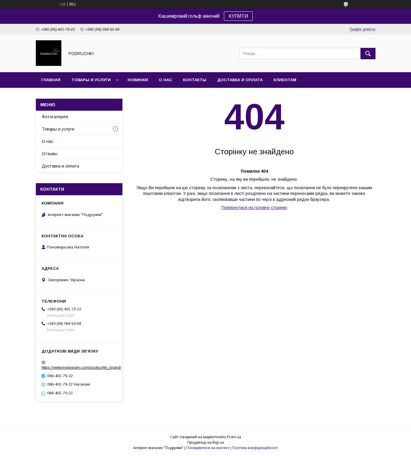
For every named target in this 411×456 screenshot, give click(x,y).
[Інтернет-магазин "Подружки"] (48, 64)
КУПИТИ (238, 16)
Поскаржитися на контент (207, 448)
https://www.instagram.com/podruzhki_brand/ (81, 367)
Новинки (138, 80)
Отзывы (49, 153)
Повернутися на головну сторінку (254, 207)
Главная (50, 80)
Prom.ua (234, 437)
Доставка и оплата (240, 80)
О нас (165, 80)
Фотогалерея (55, 116)
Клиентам (284, 80)
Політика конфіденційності (255, 448)
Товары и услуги (91, 80)
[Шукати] (367, 53)
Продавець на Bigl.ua (205, 442)
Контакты (194, 80)
